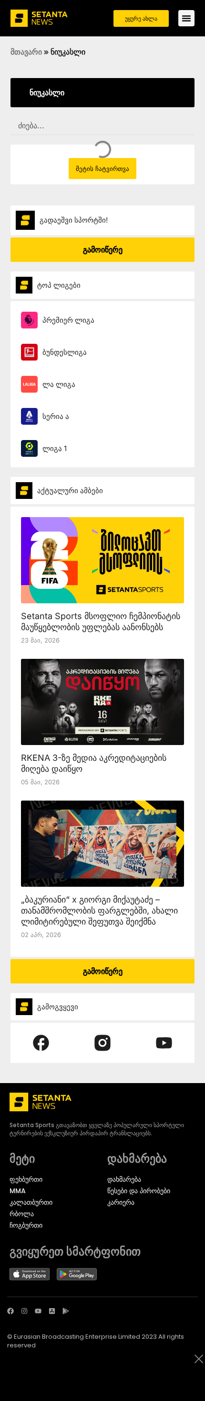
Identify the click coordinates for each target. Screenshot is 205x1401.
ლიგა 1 (54, 448)
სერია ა (55, 416)
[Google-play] (65, 1311)
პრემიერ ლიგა (68, 320)
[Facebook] (10, 1311)
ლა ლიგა (58, 384)
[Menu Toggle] (186, 18)
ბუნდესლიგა (64, 352)
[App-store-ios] (52, 1311)
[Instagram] (24, 1311)
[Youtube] (38, 1311)
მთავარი (26, 51)
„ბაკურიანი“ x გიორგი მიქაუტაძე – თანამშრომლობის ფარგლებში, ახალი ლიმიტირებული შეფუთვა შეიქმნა (99, 910)
